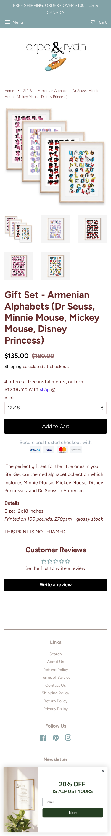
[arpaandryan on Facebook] (43, 738)
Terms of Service (55, 677)
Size (9, 397)
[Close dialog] (103, 771)
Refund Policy (55, 669)
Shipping (13, 366)
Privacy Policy (55, 708)
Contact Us (55, 685)
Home (9, 90)
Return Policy (55, 701)
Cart (102, 22)
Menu (17, 22)
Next (73, 812)
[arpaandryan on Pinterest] (55, 738)
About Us (55, 661)
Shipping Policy (55, 693)
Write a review (56, 584)
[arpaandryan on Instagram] (68, 738)
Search (55, 654)
